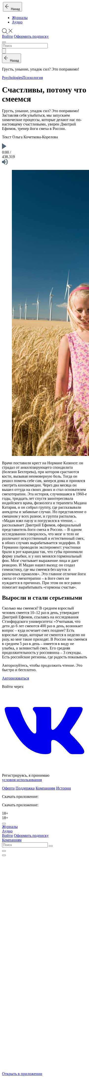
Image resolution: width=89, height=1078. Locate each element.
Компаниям (45, 788)
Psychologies (12, 77)
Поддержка (25, 788)
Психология (32, 77)
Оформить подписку (31, 36)
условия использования (22, 780)
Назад (14, 9)
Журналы (20, 18)
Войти (7, 36)
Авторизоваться (15, 678)
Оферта (8, 788)
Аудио (17, 22)
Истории (63, 788)
